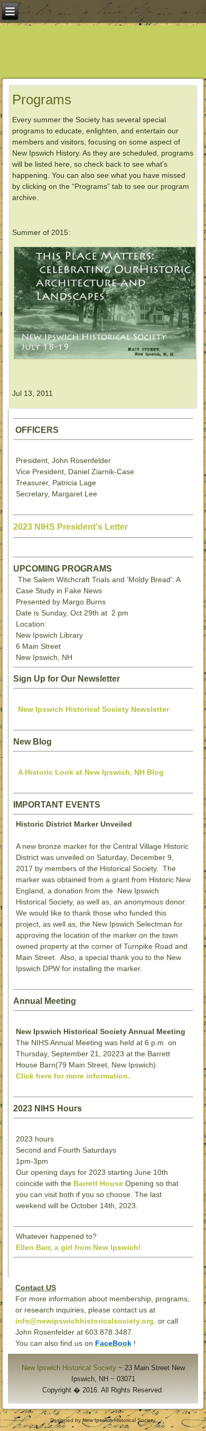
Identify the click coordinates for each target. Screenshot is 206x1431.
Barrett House (98, 1183)
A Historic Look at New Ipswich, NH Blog (91, 772)
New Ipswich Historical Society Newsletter (93, 709)
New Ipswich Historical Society (69, 1368)
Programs (41, 99)
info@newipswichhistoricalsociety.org (84, 1321)
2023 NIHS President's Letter (70, 526)
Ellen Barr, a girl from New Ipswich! (78, 1247)
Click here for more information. (73, 1076)
